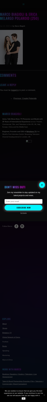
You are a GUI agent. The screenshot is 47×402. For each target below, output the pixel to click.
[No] (44, 395)
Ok (24, 398)
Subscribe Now (24, 207)
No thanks (23, 213)
